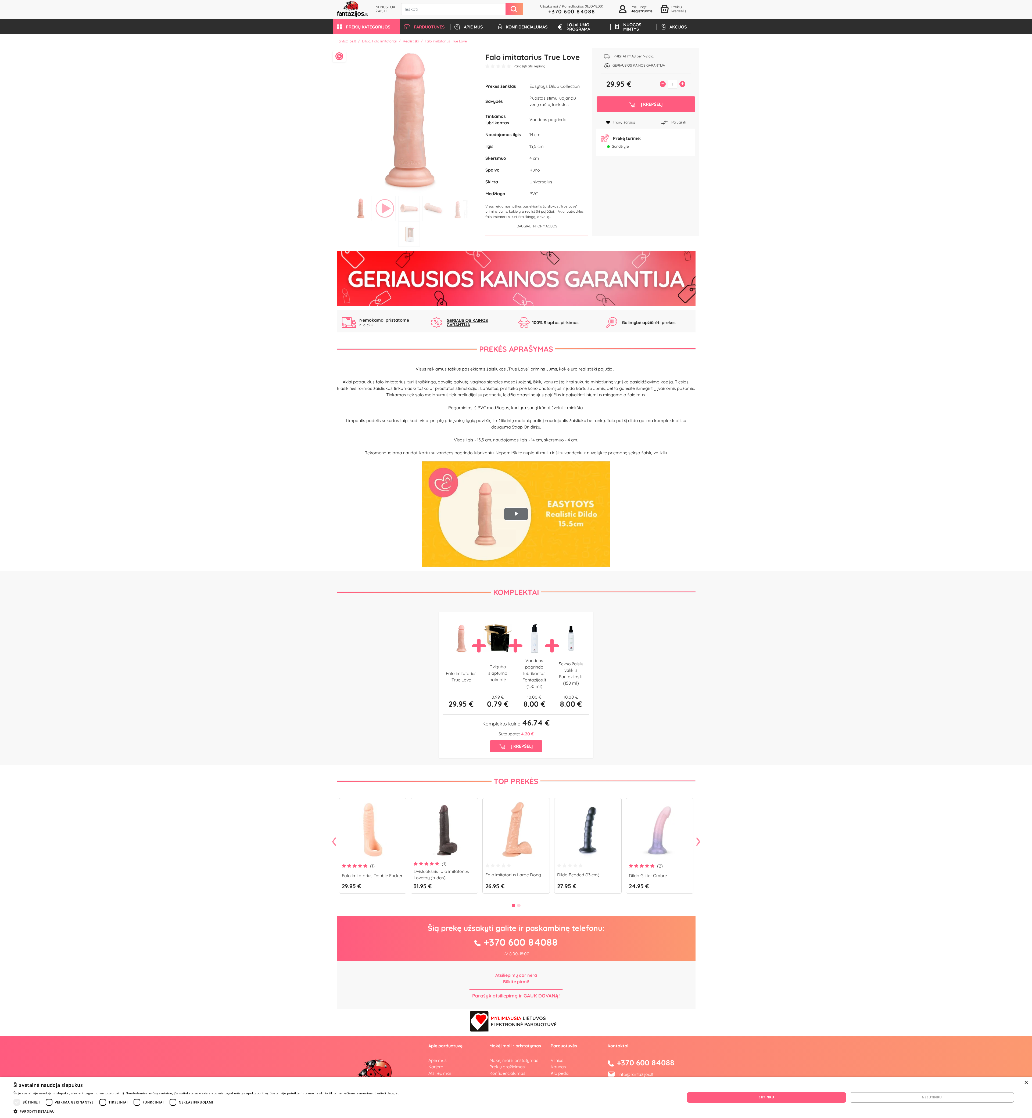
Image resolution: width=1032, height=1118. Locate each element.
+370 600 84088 (571, 11)
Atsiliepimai (439, 1073)
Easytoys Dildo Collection (554, 86)
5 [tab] (457, 208)
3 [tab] (409, 208)
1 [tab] (360, 208)
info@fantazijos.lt (636, 1074)
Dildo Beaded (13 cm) (578, 874)
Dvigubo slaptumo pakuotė (497, 673)
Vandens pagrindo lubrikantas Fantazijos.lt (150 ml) (534, 673)
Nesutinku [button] (932, 1097)
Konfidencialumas (507, 1073)
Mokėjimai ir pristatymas (513, 1060)
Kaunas (558, 1066)
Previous (334, 842)
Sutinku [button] (766, 1097)
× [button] (1026, 1083)
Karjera (435, 1066)
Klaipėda (560, 1073)
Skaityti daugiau (387, 1093)
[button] (366, 26)
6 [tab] (409, 234)
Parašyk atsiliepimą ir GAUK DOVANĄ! (516, 996)
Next (698, 842)
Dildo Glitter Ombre (648, 875)
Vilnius (557, 1060)
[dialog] (516, 1097)
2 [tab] (385, 208)
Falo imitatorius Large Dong (513, 874)
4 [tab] (433, 208)
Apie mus (437, 1060)
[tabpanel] (409, 120)
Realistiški (411, 41)
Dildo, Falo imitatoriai (379, 41)
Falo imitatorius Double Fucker (372, 875)
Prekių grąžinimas (507, 1066)
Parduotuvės (564, 1045)
